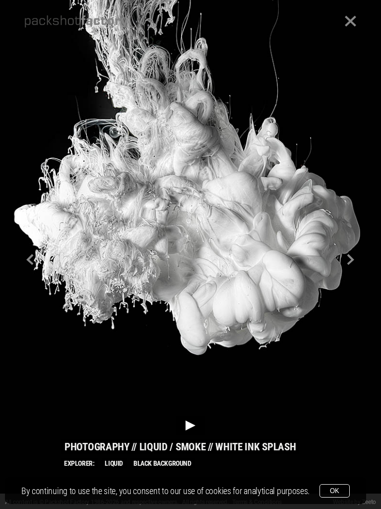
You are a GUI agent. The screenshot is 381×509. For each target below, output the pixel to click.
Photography (96, 447)
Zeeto (369, 502)
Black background (162, 463)
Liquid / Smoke (172, 447)
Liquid (114, 463)
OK (334, 491)
